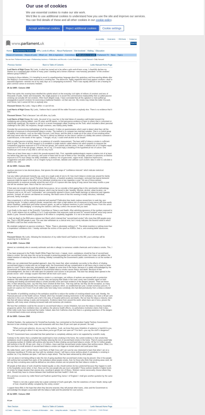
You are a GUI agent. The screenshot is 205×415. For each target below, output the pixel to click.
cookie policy (103, 19)
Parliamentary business (24, 51)
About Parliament (64, 51)
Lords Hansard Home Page (101, 65)
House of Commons (15, 55)
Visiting (90, 51)
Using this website (61, 410)
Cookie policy (93, 410)
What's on (43, 55)
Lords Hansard (87, 59)
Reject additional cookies (81, 28)
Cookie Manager (103, 410)
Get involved (79, 51)
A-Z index (9, 410)
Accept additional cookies (44, 28)
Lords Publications (74, 59)
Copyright (73, 410)
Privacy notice (82, 410)
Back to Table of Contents (53, 65)
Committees (70, 55)
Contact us (133, 39)
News (113, 55)
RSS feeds (122, 39)
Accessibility (100, 39)
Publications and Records (58, 59)
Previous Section (14, 65)
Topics (120, 55)
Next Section (13, 406)
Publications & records (86, 55)
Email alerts (111, 39)
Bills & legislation (56, 55)
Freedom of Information (40, 410)
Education (100, 51)
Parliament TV (103, 55)
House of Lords (31, 55)
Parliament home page (22, 59)
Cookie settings (111, 28)
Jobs (51, 410)
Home (9, 51)
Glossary (17, 410)
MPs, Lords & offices (46, 51)
